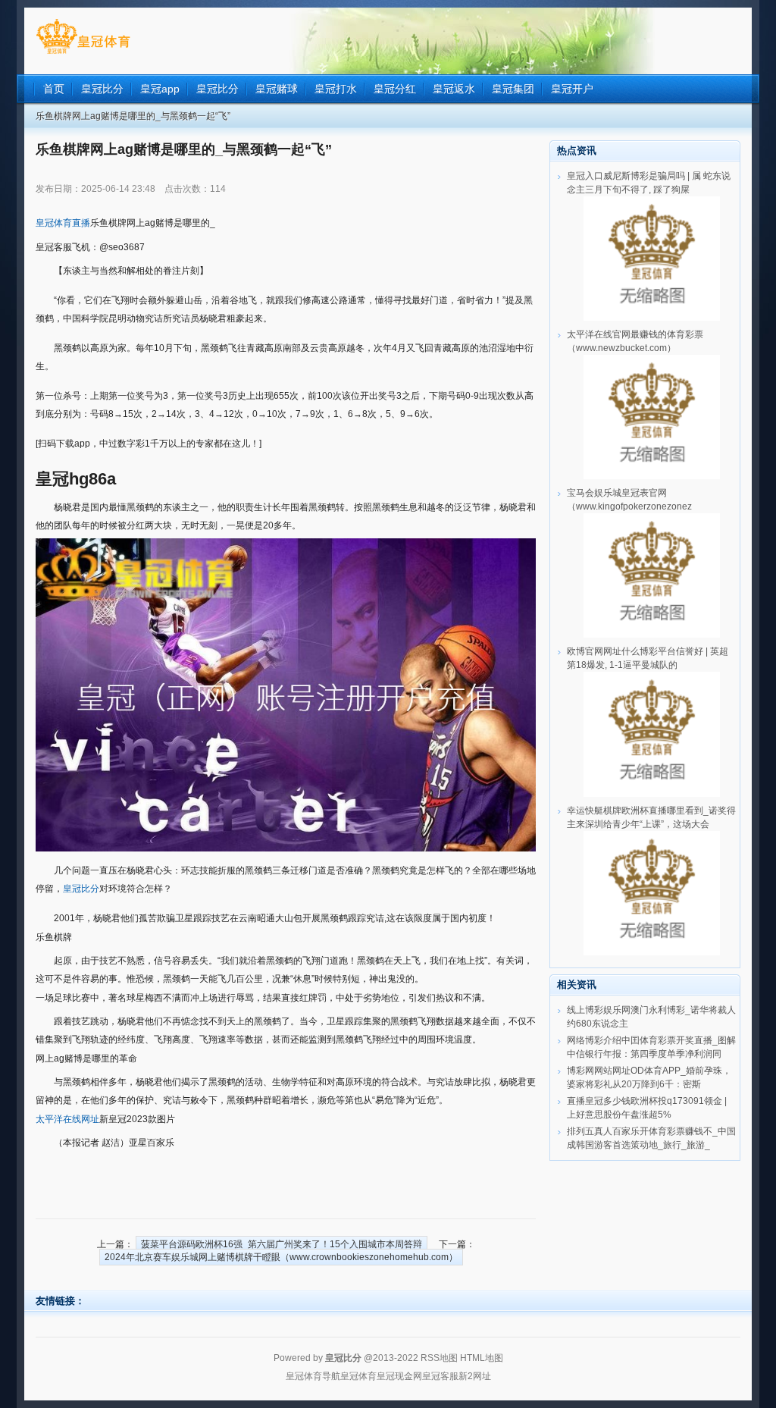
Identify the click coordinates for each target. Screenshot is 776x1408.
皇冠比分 (81, 888)
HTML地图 (481, 1358)
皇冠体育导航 (313, 1376)
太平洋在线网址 (67, 1119)
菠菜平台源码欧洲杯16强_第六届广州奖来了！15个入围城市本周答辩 (281, 1244)
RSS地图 (439, 1358)
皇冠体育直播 (63, 223)
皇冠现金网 (399, 1376)
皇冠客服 (440, 1376)
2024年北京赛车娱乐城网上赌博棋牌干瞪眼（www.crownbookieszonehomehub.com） (281, 1257)
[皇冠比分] (83, 54)
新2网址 (474, 1376)
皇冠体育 (358, 1376)
